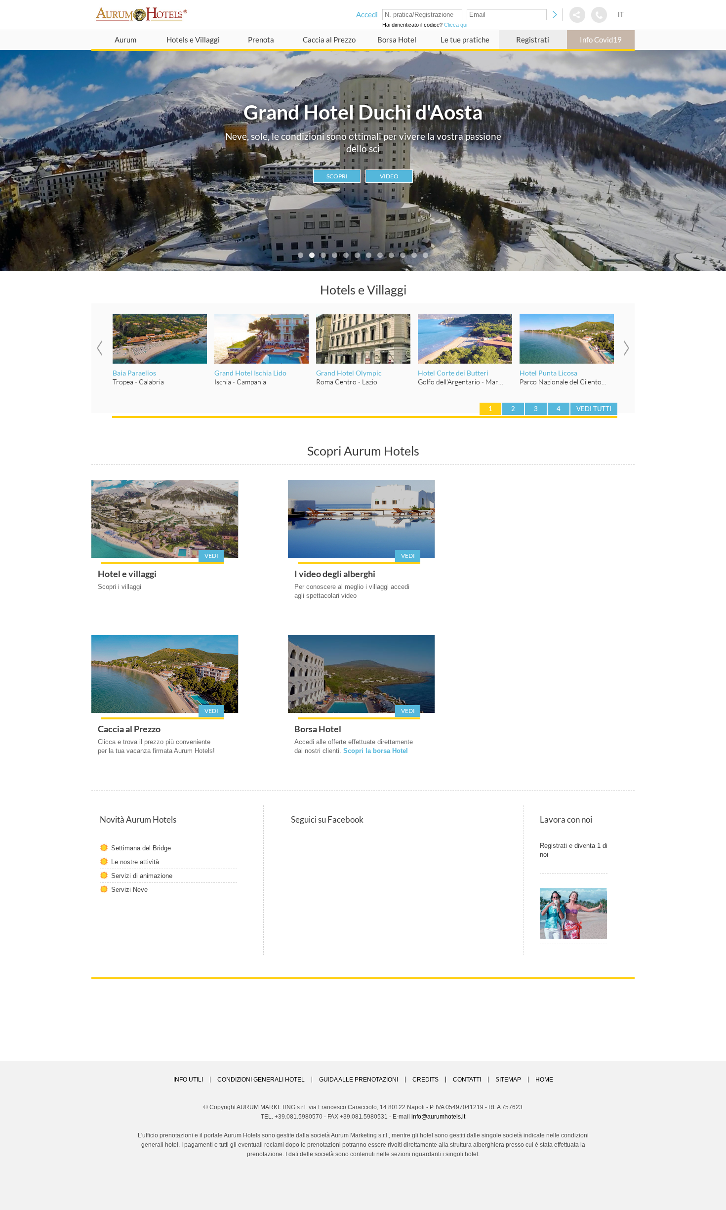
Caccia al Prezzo (329, 39)
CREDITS (425, 1079)
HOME (544, 1079)
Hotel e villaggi (127, 573)
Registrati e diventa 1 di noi (573, 850)
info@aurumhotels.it (438, 1116)
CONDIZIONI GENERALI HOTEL (261, 1079)
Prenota (261, 39)
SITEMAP (508, 1079)
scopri (337, 176)
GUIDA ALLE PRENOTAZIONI (358, 1079)
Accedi (367, 14)
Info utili (188, 1079)
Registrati (532, 39)
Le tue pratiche (465, 39)
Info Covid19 (601, 39)
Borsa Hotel (396, 39)
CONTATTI (467, 1079)
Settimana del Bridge (141, 848)
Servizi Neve (129, 889)
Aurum (125, 39)
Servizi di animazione (141, 875)
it (621, 14)
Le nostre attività (135, 862)
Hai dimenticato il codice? (424, 25)
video (389, 176)
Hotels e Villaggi (193, 39)
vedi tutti (593, 409)
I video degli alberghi (334, 573)
